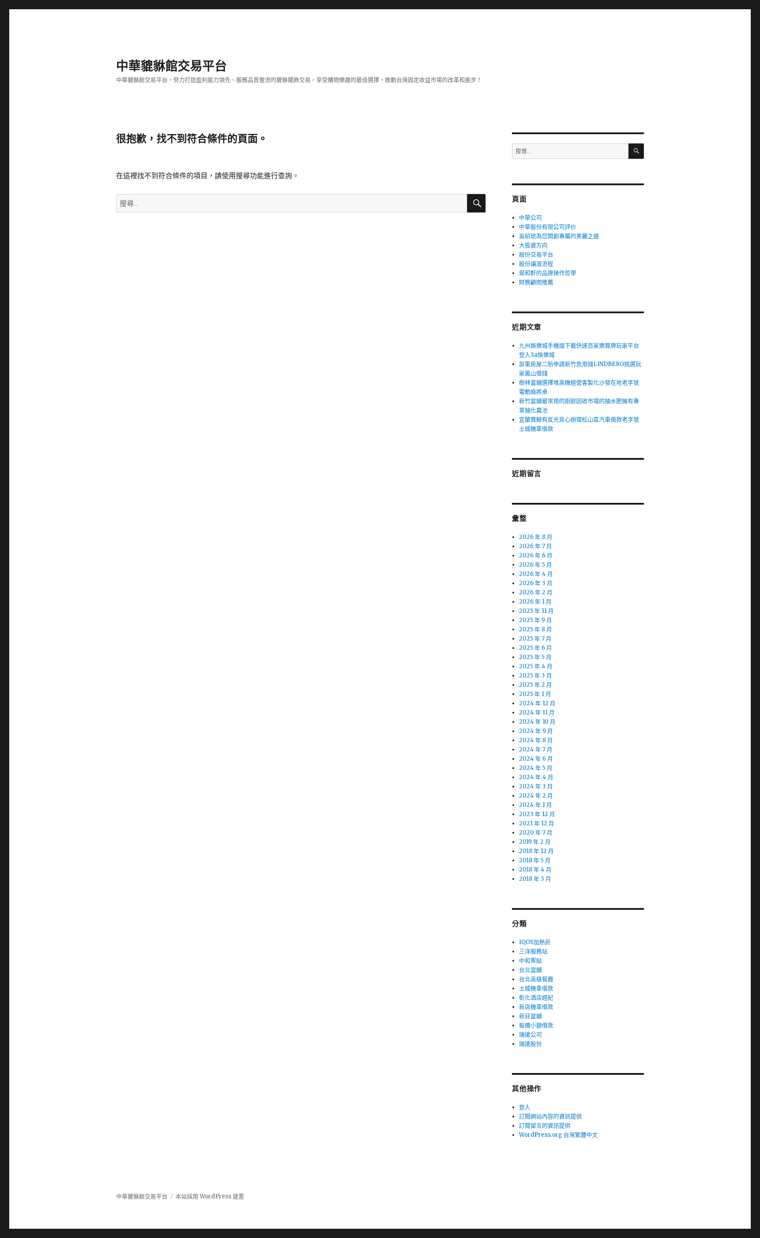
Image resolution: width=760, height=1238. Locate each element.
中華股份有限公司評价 (547, 227)
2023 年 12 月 (537, 814)
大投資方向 (533, 245)
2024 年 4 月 (536, 777)
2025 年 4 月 (535, 666)
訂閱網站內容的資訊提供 (550, 1116)
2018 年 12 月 (536, 851)
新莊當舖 (530, 1016)
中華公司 (530, 217)
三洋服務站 (533, 951)
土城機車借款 (536, 988)
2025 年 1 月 (535, 694)
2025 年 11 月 (536, 611)
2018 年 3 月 (535, 879)
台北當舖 (530, 970)
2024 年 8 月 (536, 740)
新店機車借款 (536, 1007)
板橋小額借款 (536, 1025)
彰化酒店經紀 (536, 997)
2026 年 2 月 (535, 592)
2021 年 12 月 (536, 823)
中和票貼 (530, 960)
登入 (524, 1107)
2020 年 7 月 (535, 832)
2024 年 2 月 (536, 795)
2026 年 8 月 (535, 537)
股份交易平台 (536, 254)
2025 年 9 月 (535, 620)
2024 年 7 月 (535, 749)
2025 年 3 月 (535, 675)
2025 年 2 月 (535, 685)
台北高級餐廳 (536, 979)
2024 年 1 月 (535, 805)
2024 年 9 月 (536, 731)
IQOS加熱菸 (535, 942)
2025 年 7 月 (535, 638)
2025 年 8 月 (535, 629)
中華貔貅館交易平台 (171, 66)
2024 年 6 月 (536, 758)
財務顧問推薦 (536, 282)
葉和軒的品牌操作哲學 (547, 273)
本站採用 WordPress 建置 (209, 1196)
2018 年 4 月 (535, 869)
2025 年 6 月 (535, 648)
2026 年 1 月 (535, 601)
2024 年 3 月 (536, 786)
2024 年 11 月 (537, 712)
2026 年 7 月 (535, 546)
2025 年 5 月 (535, 657)
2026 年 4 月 (536, 574)
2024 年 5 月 (535, 768)
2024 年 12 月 (537, 703)
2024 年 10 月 (537, 721)
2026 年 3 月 (535, 583)
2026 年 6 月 (535, 555)
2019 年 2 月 (535, 842)
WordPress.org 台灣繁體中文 (558, 1135)
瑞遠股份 (530, 1044)
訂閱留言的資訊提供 (544, 1125)
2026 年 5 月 (535, 564)
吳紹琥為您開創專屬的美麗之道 (559, 236)
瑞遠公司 (530, 1034)
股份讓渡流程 (536, 263)
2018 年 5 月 (535, 860)
